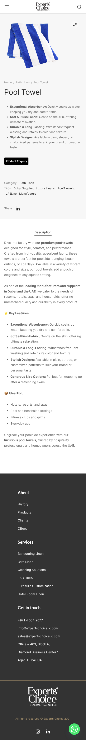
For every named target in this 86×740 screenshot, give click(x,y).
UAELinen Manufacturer (21, 193)
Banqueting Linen (31, 554)
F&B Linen (25, 578)
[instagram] (38, 732)
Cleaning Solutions (32, 570)
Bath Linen (23, 82)
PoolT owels (66, 188)
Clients (23, 520)
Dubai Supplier (23, 188)
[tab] (43, 232)
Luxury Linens (45, 188)
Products (24, 512)
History (23, 504)
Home (8, 82)
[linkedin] (48, 732)
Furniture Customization (35, 586)
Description (43, 232)
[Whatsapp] (74, 729)
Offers (22, 528)
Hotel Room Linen (31, 594)
